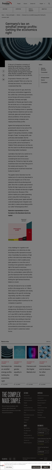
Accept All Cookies (36, 467)
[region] (26, 465)
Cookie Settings (9, 467)
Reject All (46, 467)
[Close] (49, 463)
